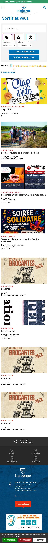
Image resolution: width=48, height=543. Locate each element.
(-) (11, 42)
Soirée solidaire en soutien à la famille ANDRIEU (20, 240)
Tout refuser (26, 540)
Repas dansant (8, 331)
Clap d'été (6, 109)
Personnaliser (39, 540)
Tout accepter (10, 540)
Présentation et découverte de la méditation (23, 195)
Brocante (5, 289)
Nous (23, 504)
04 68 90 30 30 (23, 496)
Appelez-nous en (28, 527)
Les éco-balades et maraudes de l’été (20, 152)
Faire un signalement (17, 2)
